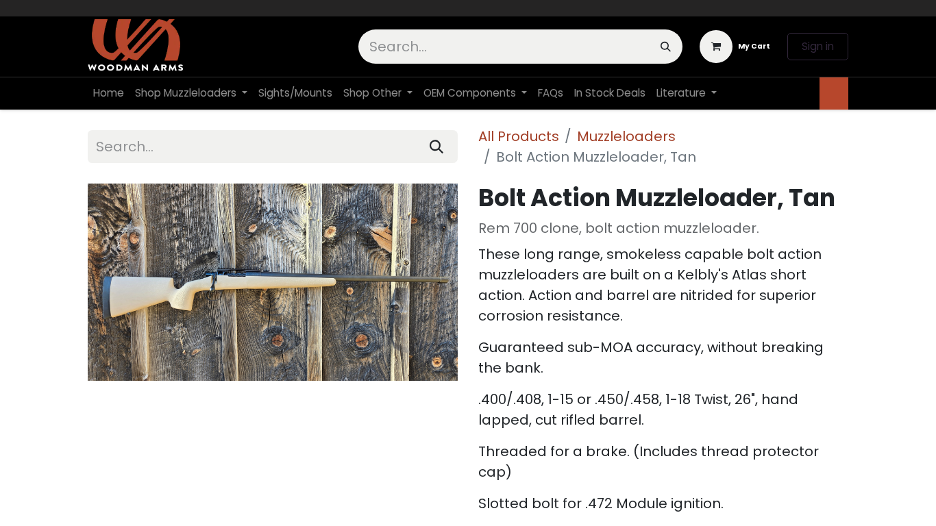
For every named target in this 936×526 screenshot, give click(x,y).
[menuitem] (109, 93)
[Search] (665, 46)
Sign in (818, 46)
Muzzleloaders (626, 136)
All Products (518, 136)
